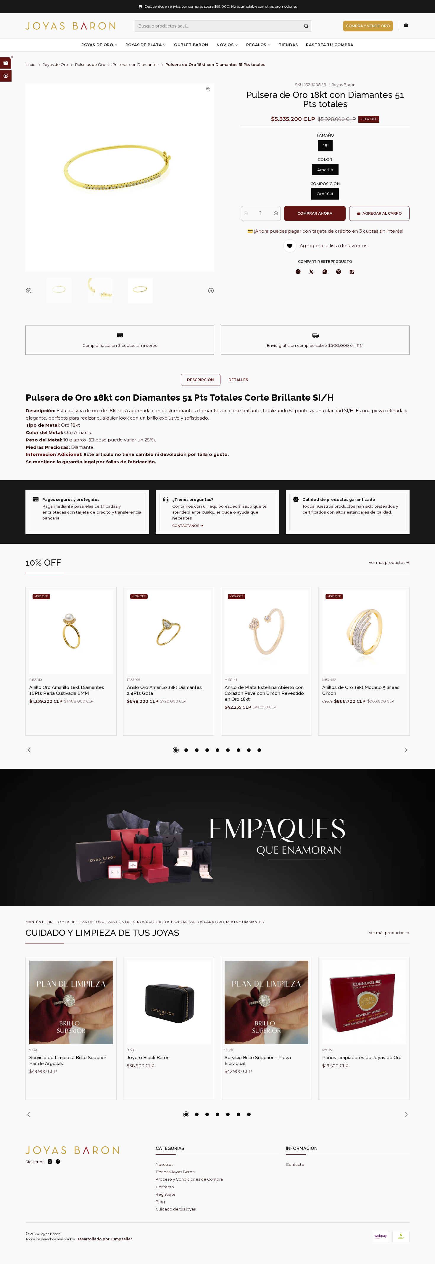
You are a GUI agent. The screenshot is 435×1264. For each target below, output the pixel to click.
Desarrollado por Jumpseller (104, 1239)
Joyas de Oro (97, 45)
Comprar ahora (314, 213)
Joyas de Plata (144, 45)
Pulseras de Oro (90, 65)
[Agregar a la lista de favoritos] (106, 623)
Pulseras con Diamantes (135, 65)
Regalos (256, 45)
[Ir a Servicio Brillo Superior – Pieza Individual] (266, 1002)
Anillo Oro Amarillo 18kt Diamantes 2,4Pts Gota (164, 690)
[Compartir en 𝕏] (311, 272)
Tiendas (288, 45)
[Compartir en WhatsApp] (324, 272)
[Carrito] (406, 26)
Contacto (165, 1186)
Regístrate (165, 1194)
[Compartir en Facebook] (298, 272)
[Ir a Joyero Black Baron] (169, 1002)
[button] (175, 750)
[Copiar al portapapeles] (352, 272)
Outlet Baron (191, 45)
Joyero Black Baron (148, 1057)
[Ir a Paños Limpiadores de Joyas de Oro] (364, 1002)
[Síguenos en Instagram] (50, 1162)
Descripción (200, 380)
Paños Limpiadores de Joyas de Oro (362, 1057)
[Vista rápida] (106, 637)
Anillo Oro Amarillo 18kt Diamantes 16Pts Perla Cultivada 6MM (66, 690)
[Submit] (306, 26)
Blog (160, 1201)
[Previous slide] (29, 290)
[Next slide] (209, 290)
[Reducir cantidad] (245, 213)
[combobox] (223, 26)
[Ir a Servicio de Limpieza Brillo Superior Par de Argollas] (71, 1002)
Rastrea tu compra (329, 45)
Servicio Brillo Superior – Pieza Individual (258, 1060)
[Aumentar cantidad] (276, 213)
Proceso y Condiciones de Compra (189, 1179)
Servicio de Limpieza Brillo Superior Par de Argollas (67, 1060)
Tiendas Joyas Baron (175, 1171)
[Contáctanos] (217, 512)
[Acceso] (6, 75)
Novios (225, 45)
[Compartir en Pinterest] (338, 272)
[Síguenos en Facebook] (58, 1162)
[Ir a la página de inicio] (70, 26)
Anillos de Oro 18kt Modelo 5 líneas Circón (360, 690)
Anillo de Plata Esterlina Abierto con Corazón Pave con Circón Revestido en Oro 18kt (264, 693)
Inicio (30, 65)
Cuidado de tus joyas (176, 1209)
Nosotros (164, 1164)
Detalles (238, 380)
